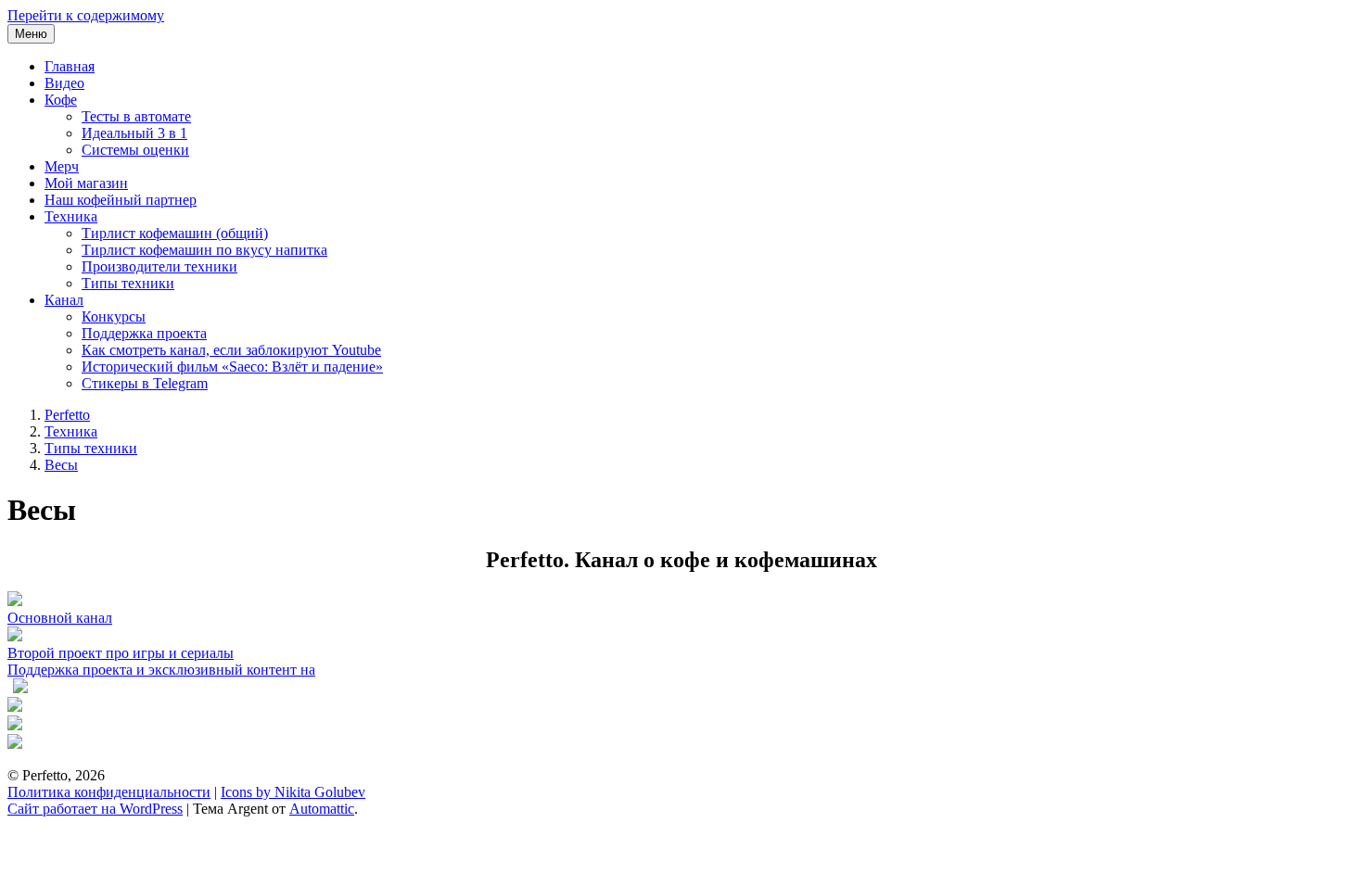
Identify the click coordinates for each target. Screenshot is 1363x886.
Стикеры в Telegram (145, 383)
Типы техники (128, 283)
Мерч (62, 166)
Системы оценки (135, 150)
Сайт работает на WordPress (95, 808)
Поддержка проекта (144, 333)
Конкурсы (114, 316)
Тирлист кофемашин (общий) (175, 233)
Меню (31, 34)
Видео (64, 83)
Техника (71, 216)
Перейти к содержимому (85, 15)
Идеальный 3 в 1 (134, 133)
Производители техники (159, 266)
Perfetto (67, 415)
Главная (70, 66)
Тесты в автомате (136, 116)
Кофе (61, 100)
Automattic (321, 808)
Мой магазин (86, 183)
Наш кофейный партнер (121, 200)
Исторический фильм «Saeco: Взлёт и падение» (232, 366)
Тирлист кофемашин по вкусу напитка (204, 250)
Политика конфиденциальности (108, 792)
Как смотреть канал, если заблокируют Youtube (231, 350)
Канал (64, 300)
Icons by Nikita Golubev (293, 792)
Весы (61, 465)
